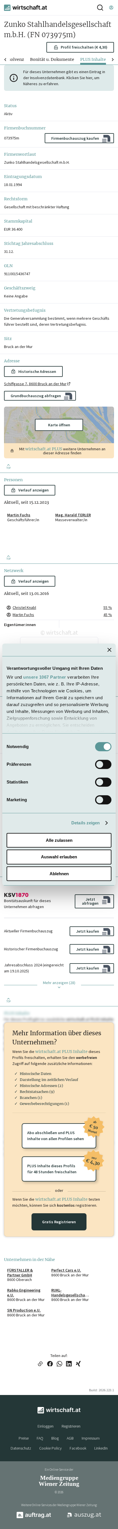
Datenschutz (21, 1448)
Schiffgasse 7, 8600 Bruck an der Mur (35, 383)
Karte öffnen (59, 424)
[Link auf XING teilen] (78, 1364)
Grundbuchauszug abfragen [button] (36, 395)
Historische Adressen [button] (37, 371)
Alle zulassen (59, 840)
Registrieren (71, 1426)
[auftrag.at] (34, 1517)
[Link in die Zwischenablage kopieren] (40, 1364)
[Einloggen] (111, 7)
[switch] (103, 764)
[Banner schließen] (109, 650)
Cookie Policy (50, 1448)
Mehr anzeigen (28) (59, 982)
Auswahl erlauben (59, 856)
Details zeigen (85, 822)
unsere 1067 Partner (44, 677)
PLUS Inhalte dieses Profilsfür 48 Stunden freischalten (61, 1165)
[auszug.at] (84, 1517)
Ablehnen (59, 873)
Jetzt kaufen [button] (87, 931)
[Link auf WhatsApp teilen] (59, 1364)
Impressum (91, 1438)
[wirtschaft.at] (25, 8)
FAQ (40, 1438)
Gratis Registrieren (59, 1221)
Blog (55, 1438)
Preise (24, 1438)
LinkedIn (101, 1448)
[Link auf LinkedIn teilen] (69, 1364)
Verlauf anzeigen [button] (33, 490)
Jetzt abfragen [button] (90, 901)
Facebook (78, 1448)
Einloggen (46, 1426)
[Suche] (100, 7)
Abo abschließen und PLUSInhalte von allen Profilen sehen (61, 1132)
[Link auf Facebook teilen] (50, 1364)
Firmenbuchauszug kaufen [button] (75, 138)
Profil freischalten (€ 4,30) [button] (84, 47)
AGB (70, 1438)
